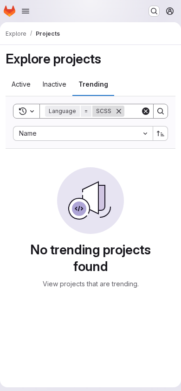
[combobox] (83, 133)
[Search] (160, 111)
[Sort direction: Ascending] (160, 133)
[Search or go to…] (154, 11)
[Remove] (118, 111)
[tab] (21, 84)
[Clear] (145, 111)
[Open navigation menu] (25, 11)
